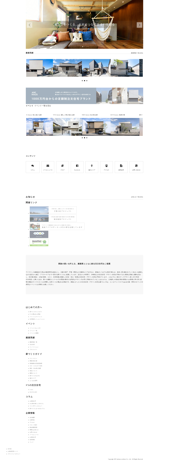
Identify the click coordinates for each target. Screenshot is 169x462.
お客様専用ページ (13, 451)
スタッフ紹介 (33, 425)
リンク (31, 442)
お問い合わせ (136, 170)
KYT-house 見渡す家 (118, 115)
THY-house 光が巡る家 (90, 115)
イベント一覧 (33, 330)
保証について (33, 370)
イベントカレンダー (35, 328)
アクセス (106, 170)
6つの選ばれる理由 (35, 314)
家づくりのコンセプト (36, 311)
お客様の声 (33, 401)
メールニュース (48, 170)
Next (146, 69)
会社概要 (32, 417)
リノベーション (34, 347)
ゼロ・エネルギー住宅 (36, 366)
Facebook (77, 170)
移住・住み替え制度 (35, 368)
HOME (10, 449)
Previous (23, 69)
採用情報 (32, 439)
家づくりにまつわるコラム (37, 408)
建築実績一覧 (33, 342)
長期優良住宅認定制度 (36, 363)
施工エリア (92, 170)
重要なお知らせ (34, 429)
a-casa (31, 389)
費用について (33, 373)
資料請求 (121, 170)
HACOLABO (33, 392)
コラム (33, 170)
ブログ (62, 170)
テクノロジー (33, 358)
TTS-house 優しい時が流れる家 (64, 115)
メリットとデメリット (36, 316)
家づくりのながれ (35, 375)
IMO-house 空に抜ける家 (33, 115)
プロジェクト (33, 349)
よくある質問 (33, 380)
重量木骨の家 (33, 361)
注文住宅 (32, 344)
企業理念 (32, 420)
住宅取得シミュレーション (37, 319)
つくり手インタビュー (36, 406)
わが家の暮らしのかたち (37, 403)
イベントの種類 (34, 333)
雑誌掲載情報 (33, 427)
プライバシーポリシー (14, 454)
